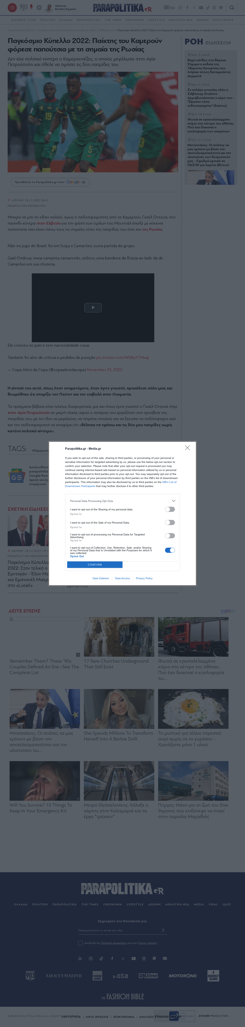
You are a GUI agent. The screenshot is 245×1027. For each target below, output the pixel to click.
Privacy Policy (144, 578)
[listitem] (122, 501)
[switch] (170, 509)
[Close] (188, 449)
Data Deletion (101, 578)
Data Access (122, 578)
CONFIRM (95, 564)
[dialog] (122, 513)
